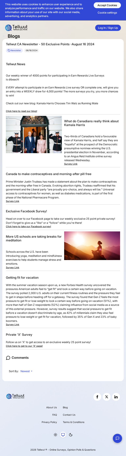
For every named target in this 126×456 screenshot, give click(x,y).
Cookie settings (107, 12)
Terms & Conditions (73, 422)
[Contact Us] (117, 438)
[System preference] (63, 435)
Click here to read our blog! (21, 111)
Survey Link (70, 163)
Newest (25, 371)
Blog (65, 407)
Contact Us (69, 414)
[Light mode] (55, 435)
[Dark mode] (71, 435)
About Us (51, 407)
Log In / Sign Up (108, 27)
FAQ (54, 414)
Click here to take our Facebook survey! (28, 226)
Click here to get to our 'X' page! (24, 346)
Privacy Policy (49, 422)
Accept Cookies (107, 5)
